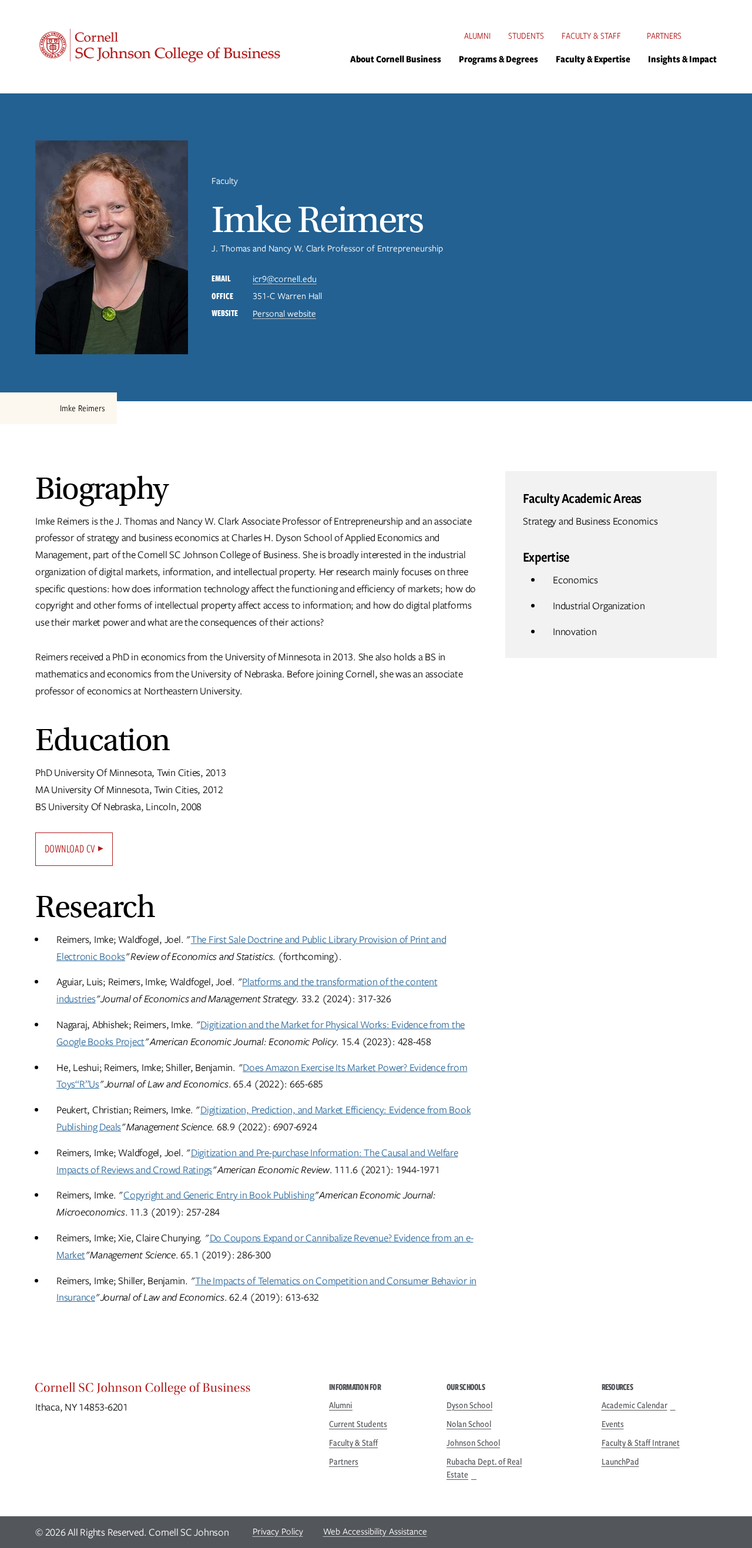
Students (526, 35)
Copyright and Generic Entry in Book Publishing (218, 1195)
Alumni (477, 35)
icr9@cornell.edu (285, 279)
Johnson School (473, 1442)
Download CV (70, 849)
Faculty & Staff (591, 35)
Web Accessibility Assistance (375, 1531)
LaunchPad (620, 1461)
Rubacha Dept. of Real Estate (484, 1468)
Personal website (284, 313)
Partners (664, 35)
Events (613, 1424)
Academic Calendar (634, 1405)
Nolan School (468, 1424)
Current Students (358, 1424)
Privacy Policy (278, 1531)
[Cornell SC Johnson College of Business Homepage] (170, 1390)
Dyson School (469, 1405)
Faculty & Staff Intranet (641, 1442)
